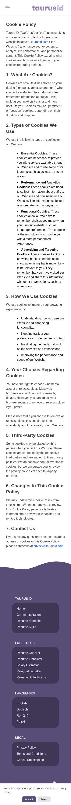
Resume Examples (29, 620)
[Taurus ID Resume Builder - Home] (50, 8)
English (22, 703)
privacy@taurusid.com (48, 546)
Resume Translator (29, 659)
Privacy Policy (26, 747)
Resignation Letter (29, 671)
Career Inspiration (29, 614)
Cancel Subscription (30, 759)
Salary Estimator (28, 665)
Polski (21, 721)
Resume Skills (26, 627)
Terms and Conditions (31, 753)
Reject (44, 799)
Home (21, 608)
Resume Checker (28, 653)
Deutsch (22, 709)
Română (22, 715)
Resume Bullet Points (31, 677)
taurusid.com (39, 42)
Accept (29, 799)
